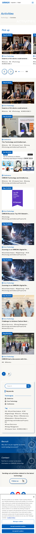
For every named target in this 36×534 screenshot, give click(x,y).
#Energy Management (11, 427)
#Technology (9, 416)
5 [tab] (23, 71)
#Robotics (18, 413)
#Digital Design (9, 413)
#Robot (16, 416)
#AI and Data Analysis (14, 411)
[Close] (34, 497)
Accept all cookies (17, 531)
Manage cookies (18, 521)
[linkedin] (24, 494)
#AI (6, 411)
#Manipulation (9, 418)
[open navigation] (33, 2)
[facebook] (12, 494)
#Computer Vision (10, 429)
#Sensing (25, 413)
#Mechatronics (24, 416)
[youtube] (18, 494)
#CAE (24, 411)
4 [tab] (22, 71)
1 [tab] (18, 71)
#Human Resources (20, 418)
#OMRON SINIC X (22, 429)
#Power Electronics (11, 424)
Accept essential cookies (18, 526)
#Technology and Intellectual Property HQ (16, 421)
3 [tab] (21, 71)
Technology (4, 17)
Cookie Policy (11, 517)
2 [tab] (20, 71)
